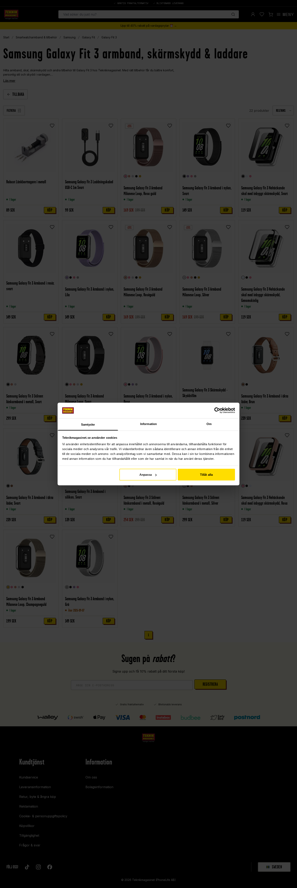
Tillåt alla (206, 474)
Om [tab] (209, 423)
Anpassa (145, 474)
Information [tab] (148, 423)
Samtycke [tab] (88, 424)
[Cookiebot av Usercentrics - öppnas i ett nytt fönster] (217, 410)
